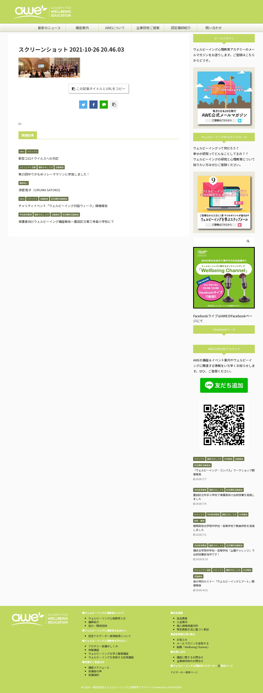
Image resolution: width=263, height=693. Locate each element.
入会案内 (182, 622)
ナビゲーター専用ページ (184, 672)
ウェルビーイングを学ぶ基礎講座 (108, 653)
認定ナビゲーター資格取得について (109, 636)
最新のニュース (49, 27)
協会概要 (182, 618)
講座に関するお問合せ (190, 657)
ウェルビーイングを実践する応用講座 (111, 657)
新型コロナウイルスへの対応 (38, 158)
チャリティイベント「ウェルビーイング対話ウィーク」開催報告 (63, 206)
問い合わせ (213, 27)
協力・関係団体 (97, 626)
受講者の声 (95, 671)
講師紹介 (93, 622)
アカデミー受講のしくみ (103, 646)
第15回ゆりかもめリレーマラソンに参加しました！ (54, 174)
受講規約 (93, 675)
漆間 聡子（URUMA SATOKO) (39, 190)
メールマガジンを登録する (193, 643)
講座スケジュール (99, 667)
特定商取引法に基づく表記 (193, 629)
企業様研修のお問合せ (190, 661)
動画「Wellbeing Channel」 (193, 647)
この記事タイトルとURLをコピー (100, 88)
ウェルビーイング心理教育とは (107, 618)
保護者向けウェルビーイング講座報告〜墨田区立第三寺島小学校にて (66, 221)
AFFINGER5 (175, 687)
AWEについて (115, 27)
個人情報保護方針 (187, 626)
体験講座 (93, 650)
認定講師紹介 (181, 27)
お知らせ (182, 640)
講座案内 (82, 27)
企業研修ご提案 (147, 27)
